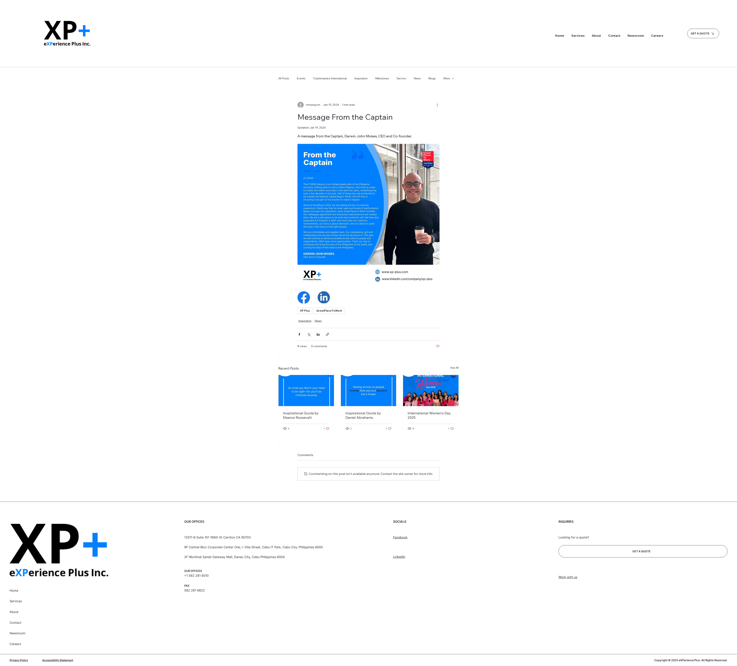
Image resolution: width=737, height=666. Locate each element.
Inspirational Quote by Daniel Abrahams (363, 415)
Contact (15, 623)
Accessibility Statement (57, 660)
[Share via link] (327, 334)
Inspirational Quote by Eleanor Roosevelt (301, 415)
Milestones (382, 78)
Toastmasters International (330, 78)
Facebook (400, 537)
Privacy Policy (19, 660)
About (14, 612)
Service (401, 78)
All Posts (283, 78)
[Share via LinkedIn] (318, 334)
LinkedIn (399, 557)
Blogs (432, 78)
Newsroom (17, 633)
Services (16, 601)
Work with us (568, 577)
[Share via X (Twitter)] (309, 334)
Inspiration (361, 78)
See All (454, 367)
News (417, 78)
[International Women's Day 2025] (431, 390)
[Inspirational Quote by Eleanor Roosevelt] (306, 390)
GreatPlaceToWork (329, 310)
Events (301, 78)
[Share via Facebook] (299, 334)
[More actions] (437, 105)
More (446, 78)
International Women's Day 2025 (429, 415)
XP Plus (305, 310)
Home (14, 590)
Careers (15, 644)
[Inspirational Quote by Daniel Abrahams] (368, 390)
